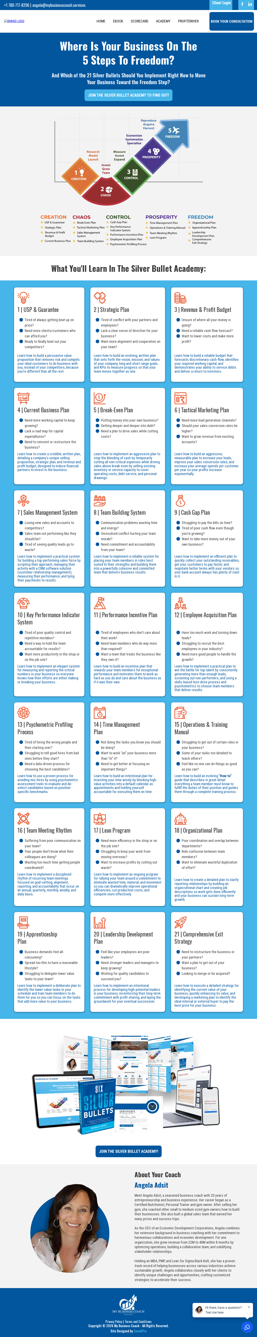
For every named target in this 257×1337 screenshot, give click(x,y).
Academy (163, 21)
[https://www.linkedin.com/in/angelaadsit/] (250, 4)
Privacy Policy (113, 1321)
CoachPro (140, 1331)
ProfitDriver (188, 21)
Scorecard (139, 21)
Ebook (118, 21)
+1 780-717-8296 (16, 5)
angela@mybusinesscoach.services (59, 5)
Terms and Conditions (138, 1321)
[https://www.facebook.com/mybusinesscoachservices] (242, 4)
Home (101, 21)
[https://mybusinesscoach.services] (14, 21)
